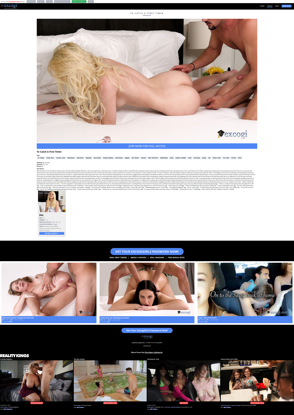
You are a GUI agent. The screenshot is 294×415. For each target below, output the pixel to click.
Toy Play (233, 158)
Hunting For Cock (153, 359)
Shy (209, 158)
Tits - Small (226, 158)
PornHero (159, 342)
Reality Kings (31, 1)
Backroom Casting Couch (62, 1)
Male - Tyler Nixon (153, 158)
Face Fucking (97, 158)
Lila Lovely (3, 407)
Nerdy (171, 158)
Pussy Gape (197, 158)
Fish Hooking (118, 158)
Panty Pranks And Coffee (229, 359)
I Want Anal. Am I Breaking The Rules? (114, 318)
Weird (239, 158)
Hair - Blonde (135, 158)
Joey (206, 321)
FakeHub (49, 1)
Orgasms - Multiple (181, 158)
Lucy (108, 322)
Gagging (127, 158)
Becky (10, 321)
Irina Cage (77, 405)
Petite (189, 158)
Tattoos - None (217, 158)
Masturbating (164, 158)
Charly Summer (225, 405)
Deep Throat (80, 158)
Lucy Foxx (167, 407)
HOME (262, 6)
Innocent (143, 158)
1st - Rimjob (41, 158)
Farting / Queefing (108, 158)
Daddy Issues (70, 158)
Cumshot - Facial (60, 158)
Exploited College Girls (138, 342)
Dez (150, 15)
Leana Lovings (235, 405)
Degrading (88, 158)
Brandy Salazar (175, 407)
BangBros (41, 1)
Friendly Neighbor (6, 359)
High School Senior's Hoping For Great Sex (18, 318)
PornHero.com (14, 1)
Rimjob (204, 158)
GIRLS (277, 6)
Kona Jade (150, 407)
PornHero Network (153, 352)
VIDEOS (269, 6)
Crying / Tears (50, 158)
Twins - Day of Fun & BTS (207, 318)
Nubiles (91, 1)
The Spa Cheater (79, 359)
